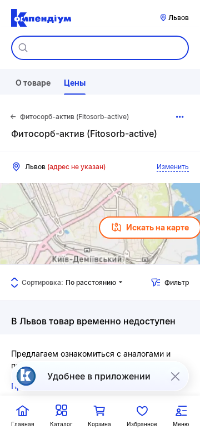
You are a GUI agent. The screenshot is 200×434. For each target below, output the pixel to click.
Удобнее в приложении (99, 376)
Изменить (173, 166)
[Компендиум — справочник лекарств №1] (41, 18)
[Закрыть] (175, 376)
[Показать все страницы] (180, 117)
